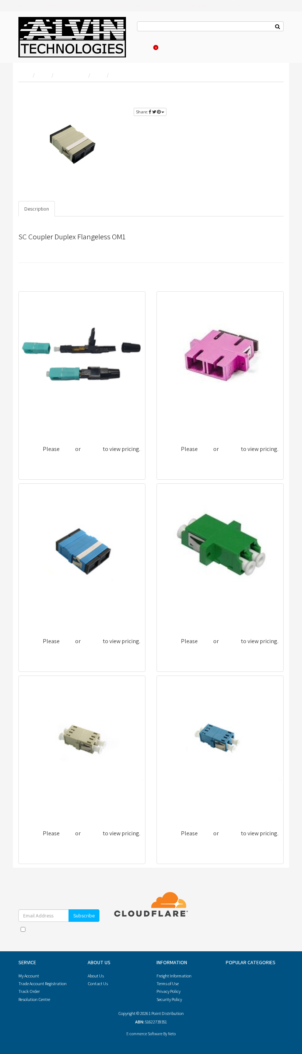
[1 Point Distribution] (72, 37)
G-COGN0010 (39, 807)
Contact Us (147, 36)
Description (36, 208)
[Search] (278, 26)
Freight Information (174, 976)
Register (208, 36)
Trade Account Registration (42, 983)
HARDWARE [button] (196, 5)
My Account (28, 976)
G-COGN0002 (39, 423)
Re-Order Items (235, 36)
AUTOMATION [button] (113, 5)
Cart (156, 47)
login (270, 93)
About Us (171, 36)
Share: (142, 111)
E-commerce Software (144, 1033)
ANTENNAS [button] (52, 5)
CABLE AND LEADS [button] (149, 5)
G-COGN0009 (39, 615)
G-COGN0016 (177, 423)
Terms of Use (168, 983)
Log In (190, 36)
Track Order (29, 991)
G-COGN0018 (177, 615)
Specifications (76, 208)
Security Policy (169, 999)
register (255, 102)
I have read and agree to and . (63, 933)
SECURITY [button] (237, 5)
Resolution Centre (34, 999)
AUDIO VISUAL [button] (81, 5)
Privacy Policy (79, 936)
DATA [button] (176, 5)
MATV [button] (218, 5)
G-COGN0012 (177, 807)
